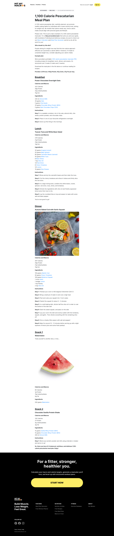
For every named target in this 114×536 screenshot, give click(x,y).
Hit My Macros (43, 10)
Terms (15, 529)
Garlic (41, 279)
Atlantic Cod (45, 273)
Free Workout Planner (42, 508)
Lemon (39, 167)
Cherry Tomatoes (41, 165)
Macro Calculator (42, 40)
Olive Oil (40, 161)
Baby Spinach (45, 152)
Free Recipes (58, 508)
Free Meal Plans (59, 511)
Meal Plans (52, 10)
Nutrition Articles (59, 506)
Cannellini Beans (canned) (49, 154)
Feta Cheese (45, 169)
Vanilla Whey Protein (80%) (49, 431)
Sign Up (97, 4)
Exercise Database (76, 506)
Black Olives (40, 158)
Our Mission (91, 506)
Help (23, 529)
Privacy (19, 529)
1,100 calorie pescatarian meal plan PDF (64, 59)
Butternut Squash (47, 277)
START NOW (57, 482)
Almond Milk (43, 99)
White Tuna (44, 156)
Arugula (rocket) (46, 150)
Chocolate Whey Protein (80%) (50, 105)
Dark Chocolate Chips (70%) (49, 107)
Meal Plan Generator (57, 40)
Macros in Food (59, 513)
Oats (42, 101)
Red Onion (40, 163)
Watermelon (45, 402)
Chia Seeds (43, 103)
